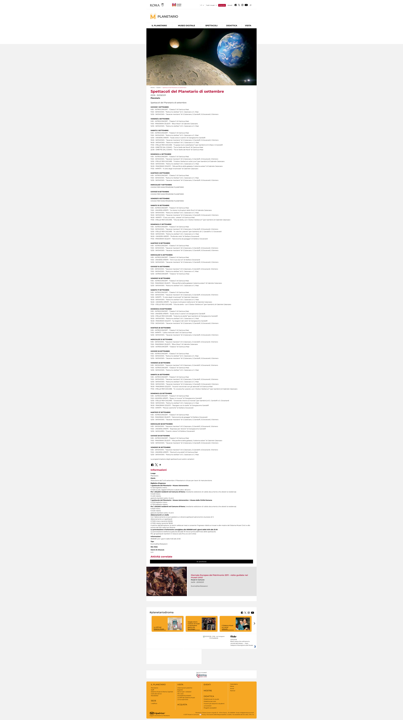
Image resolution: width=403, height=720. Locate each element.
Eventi (159, 87)
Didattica (231, 25)
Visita (248, 25)
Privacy (204, 714)
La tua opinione (182, 699)
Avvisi (232, 688)
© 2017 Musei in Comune (191, 714)
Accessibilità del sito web (240, 714)
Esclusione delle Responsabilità (216, 714)
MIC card (180, 694)
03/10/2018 (241, 642)
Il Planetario (159, 25)
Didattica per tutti (210, 701)
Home (153, 87)
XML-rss (251, 714)
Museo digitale (186, 25)
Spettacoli (211, 25)
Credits (229, 714)
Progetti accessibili (210, 708)
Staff (152, 690)
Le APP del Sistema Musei (159, 628)
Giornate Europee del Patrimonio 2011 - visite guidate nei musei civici (219, 576)
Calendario (234, 684)
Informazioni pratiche (184, 688)
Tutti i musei (210, 5)
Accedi (230, 5)
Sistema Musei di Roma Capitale (162, 692)
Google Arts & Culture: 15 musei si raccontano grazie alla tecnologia (194, 625)
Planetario (168, 16)
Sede (153, 701)
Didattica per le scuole (211, 699)
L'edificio (154, 703)
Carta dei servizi (156, 694)
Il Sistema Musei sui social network (227, 627)
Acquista (222, 5)
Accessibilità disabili (184, 695)
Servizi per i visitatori (184, 692)
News (232, 686)
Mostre (208, 690)
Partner (232, 690)
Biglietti (180, 690)
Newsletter (154, 695)
